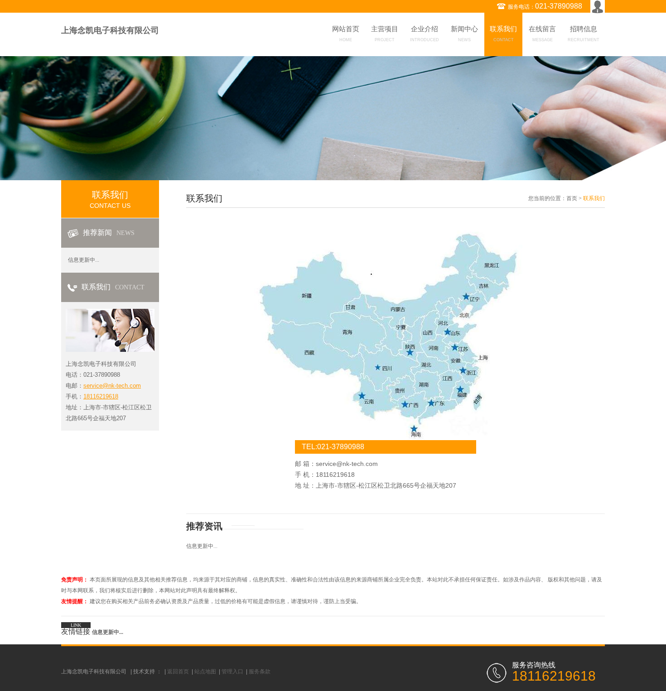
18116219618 (100, 396)
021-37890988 (558, 6)
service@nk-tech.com (112, 385)
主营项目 (384, 33)
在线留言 (542, 33)
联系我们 (503, 33)
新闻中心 (464, 33)
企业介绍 (424, 33)
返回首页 (178, 671)
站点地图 (205, 671)
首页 (571, 198)
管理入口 (232, 671)
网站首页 (345, 33)
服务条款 (259, 671)
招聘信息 (583, 33)
